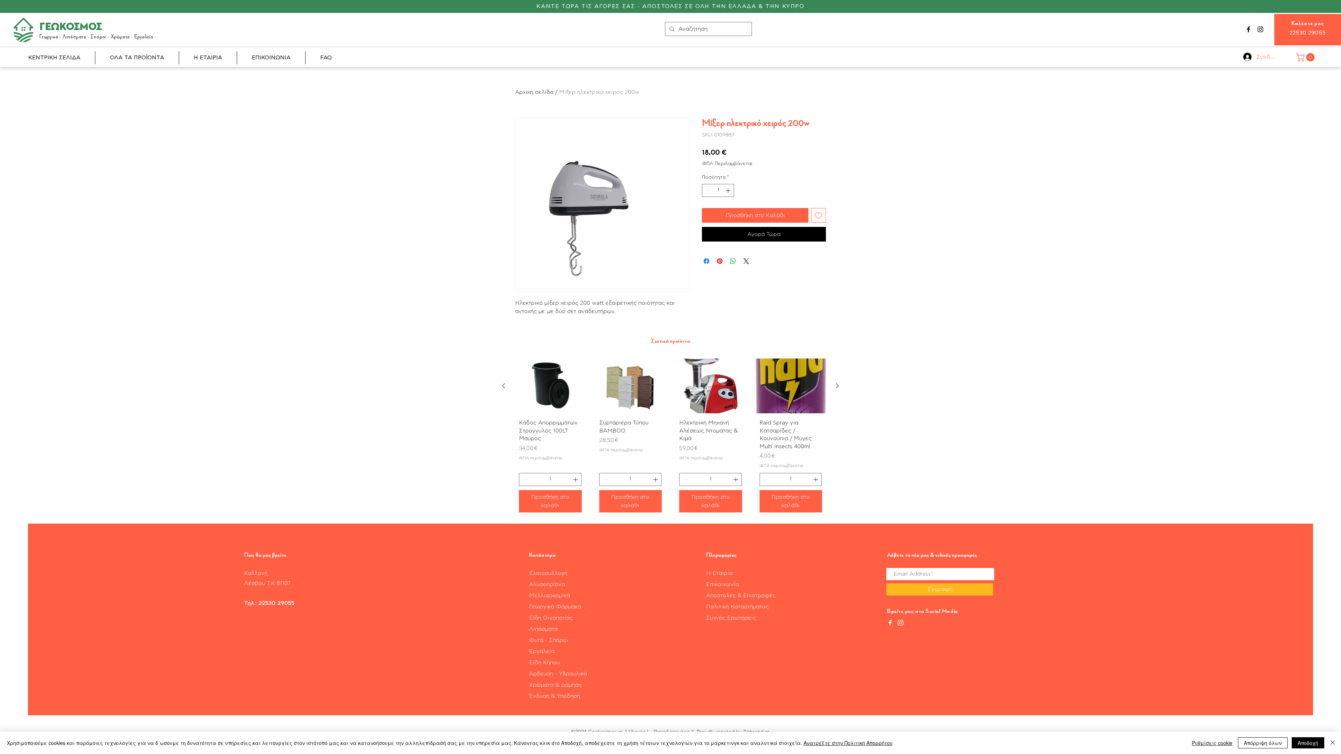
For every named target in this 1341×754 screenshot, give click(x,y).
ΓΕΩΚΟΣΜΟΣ (70, 27)
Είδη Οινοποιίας (551, 618)
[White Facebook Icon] (890, 623)
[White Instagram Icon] (900, 623)
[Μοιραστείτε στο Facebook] (706, 261)
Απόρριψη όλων (1263, 742)
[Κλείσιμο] (1332, 742)
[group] (670, 438)
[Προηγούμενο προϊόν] (503, 386)
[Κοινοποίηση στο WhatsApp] (733, 261)
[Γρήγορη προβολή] (550, 385)
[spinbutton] (718, 190)
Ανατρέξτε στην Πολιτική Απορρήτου (848, 742)
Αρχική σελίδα (534, 92)
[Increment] (728, 190)
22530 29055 (1307, 33)
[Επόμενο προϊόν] (837, 386)
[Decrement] (707, 190)
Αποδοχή (1308, 742)
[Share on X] (746, 261)
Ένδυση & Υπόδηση (554, 696)
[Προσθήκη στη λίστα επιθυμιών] (818, 215)
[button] (1306, 57)
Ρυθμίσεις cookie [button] (1212, 742)
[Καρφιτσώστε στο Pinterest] (720, 261)
